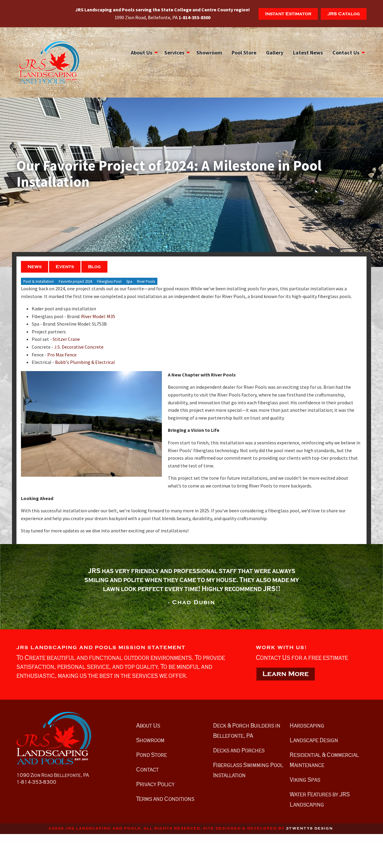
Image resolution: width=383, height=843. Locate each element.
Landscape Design (314, 740)
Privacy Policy (155, 784)
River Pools (146, 281)
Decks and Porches (239, 750)
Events (65, 266)
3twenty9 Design (309, 828)
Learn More (285, 674)
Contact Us (345, 52)
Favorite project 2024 (75, 281)
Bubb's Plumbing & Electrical (85, 362)
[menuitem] (142, 53)
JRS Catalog (343, 13)
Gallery (274, 52)
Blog (94, 266)
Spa (129, 281)
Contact (147, 769)
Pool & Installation (38, 281)
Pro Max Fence (62, 355)
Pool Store (244, 52)
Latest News (308, 52)
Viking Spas (305, 779)
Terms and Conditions (165, 798)
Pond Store (151, 754)
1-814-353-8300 (36, 782)
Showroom (209, 52)
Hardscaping (307, 725)
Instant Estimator (288, 13)
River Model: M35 (98, 316)
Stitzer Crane (66, 339)
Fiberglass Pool (109, 281)
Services (174, 52)
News (35, 266)
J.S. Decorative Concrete (79, 347)
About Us (141, 52)
